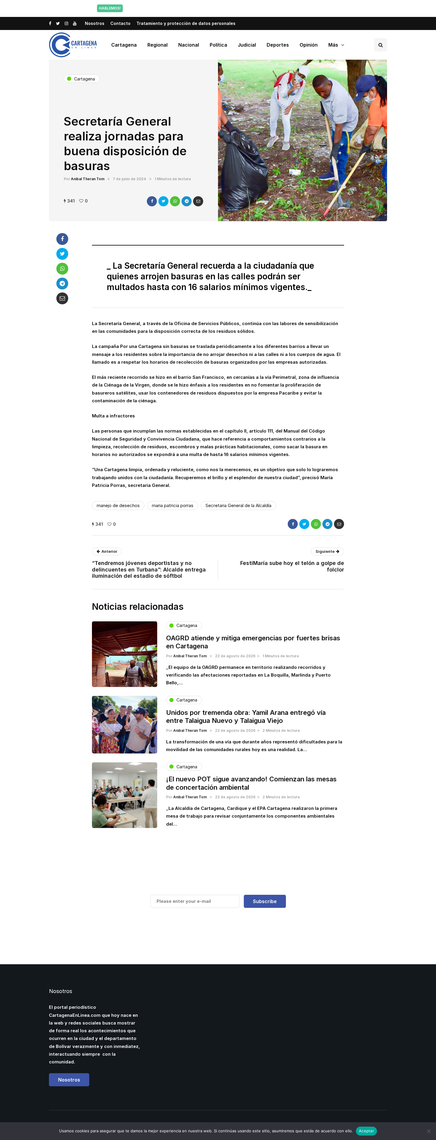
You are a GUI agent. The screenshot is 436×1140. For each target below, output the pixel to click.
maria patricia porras (172, 505)
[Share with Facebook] (152, 201)
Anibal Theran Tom (87, 179)
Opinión (309, 45)
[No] (429, 1131)
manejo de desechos (118, 505)
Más (333, 45)
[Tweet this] (163, 201)
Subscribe (265, 901)
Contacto (120, 23)
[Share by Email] (198, 201)
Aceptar (366, 1130)
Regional (157, 45)
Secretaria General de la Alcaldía (238, 505)
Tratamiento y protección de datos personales (185, 23)
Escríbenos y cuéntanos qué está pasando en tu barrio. (278, 8)
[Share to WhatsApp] (175, 201)
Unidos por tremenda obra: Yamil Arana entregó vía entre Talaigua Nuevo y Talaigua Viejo (246, 717)
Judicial (247, 45)
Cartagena (124, 45)
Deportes (278, 45)
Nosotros (94, 23)
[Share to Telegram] (187, 201)
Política (218, 45)
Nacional (188, 45)
